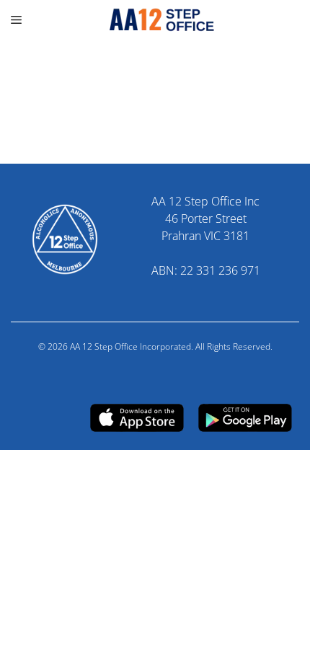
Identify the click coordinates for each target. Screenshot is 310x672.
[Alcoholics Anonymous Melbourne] (155, 20)
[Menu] (18, 20)
